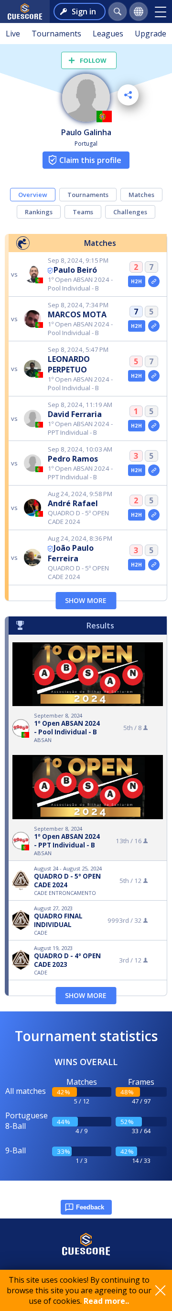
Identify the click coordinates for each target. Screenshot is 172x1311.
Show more (86, 600)
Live (13, 33)
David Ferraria (75, 414)
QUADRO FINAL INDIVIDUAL (58, 920)
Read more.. (106, 1301)
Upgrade (150, 33)
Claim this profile (90, 160)
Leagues (108, 33)
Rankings (39, 212)
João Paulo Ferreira (71, 553)
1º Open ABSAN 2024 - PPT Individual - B (67, 840)
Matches (141, 194)
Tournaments (56, 33)
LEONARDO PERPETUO (69, 364)
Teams (83, 212)
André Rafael (73, 503)
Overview (32, 194)
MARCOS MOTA (77, 314)
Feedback (90, 1207)
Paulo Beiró (75, 270)
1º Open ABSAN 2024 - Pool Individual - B (67, 727)
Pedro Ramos (73, 458)
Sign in (84, 11)
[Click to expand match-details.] (154, 281)
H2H (136, 281)
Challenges (130, 212)
